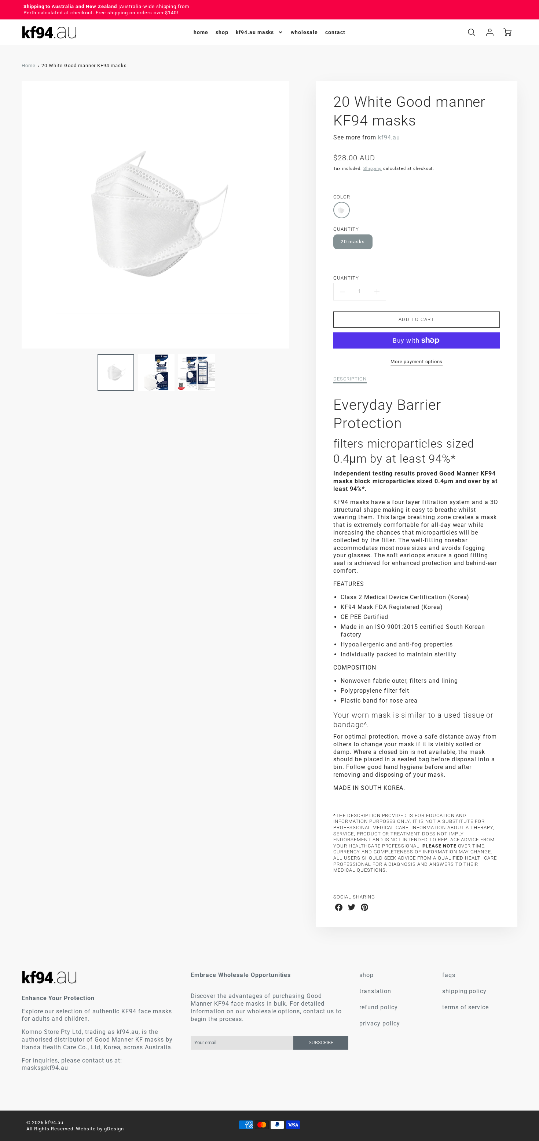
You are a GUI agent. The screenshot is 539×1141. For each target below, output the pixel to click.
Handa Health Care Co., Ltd (61, 1047)
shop (222, 32)
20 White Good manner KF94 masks (84, 65)
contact (335, 32)
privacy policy (379, 1023)
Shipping (372, 168)
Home (29, 65)
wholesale (304, 32)
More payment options (416, 361)
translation (375, 991)
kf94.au (389, 137)
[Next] (294, 214)
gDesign (114, 1128)
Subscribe (321, 1042)
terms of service (465, 1007)
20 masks (353, 241)
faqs (448, 975)
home (201, 32)
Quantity (346, 278)
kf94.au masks (255, 32)
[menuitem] (201, 32)
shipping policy (464, 991)
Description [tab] (350, 379)
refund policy (378, 1007)
